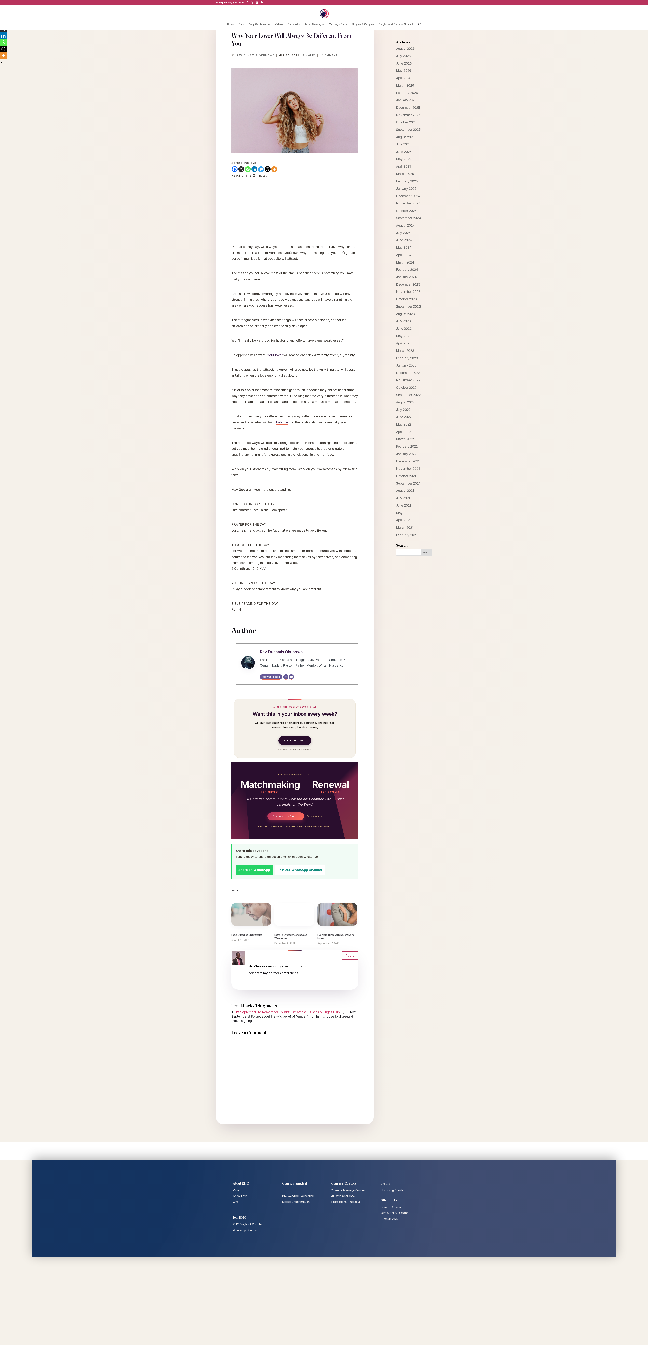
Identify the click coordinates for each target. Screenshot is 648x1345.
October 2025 (406, 122)
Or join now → (314, 816)
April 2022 (403, 432)
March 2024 (405, 262)
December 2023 (408, 284)
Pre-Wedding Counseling (298, 1196)
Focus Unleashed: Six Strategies (246, 934)
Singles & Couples (363, 24)
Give (241, 24)
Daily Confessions (259, 24)
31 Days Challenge (343, 1196)
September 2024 (408, 218)
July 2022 (403, 410)
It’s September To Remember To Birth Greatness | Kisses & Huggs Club (287, 1012)
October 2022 (406, 388)
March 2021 (404, 528)
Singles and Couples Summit (396, 24)
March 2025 (405, 174)
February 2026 (407, 93)
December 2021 (407, 461)
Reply (349, 956)
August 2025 (405, 137)
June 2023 (404, 329)
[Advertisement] (294, 212)
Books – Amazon (391, 1207)
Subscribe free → (295, 740)
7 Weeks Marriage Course (348, 1190)
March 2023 (405, 351)
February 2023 (407, 358)
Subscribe (294, 24)
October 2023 (406, 299)
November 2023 (408, 292)
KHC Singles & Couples (248, 1224)
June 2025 (404, 152)
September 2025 (408, 130)
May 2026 (403, 71)
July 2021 (403, 498)
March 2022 (405, 439)
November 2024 (408, 203)
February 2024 (407, 270)
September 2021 (408, 483)
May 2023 (403, 336)
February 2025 (407, 181)
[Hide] (1, 62)
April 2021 (403, 520)
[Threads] (268, 169)
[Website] (285, 677)
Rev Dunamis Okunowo (256, 55)
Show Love (240, 1196)
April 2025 (403, 166)
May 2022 (403, 424)
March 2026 (405, 85)
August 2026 (405, 49)
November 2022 (408, 380)
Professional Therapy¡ (345, 1201)
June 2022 (404, 417)
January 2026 (406, 100)
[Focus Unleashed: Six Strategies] (251, 914)
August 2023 (405, 314)
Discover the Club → (286, 816)
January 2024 (406, 277)
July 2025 (403, 144)
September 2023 (408, 307)
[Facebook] (235, 169)
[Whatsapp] (248, 169)
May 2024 (403, 248)
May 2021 (403, 513)
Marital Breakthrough (296, 1201)
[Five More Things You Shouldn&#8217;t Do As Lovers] (337, 914)
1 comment (328, 55)
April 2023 (403, 343)
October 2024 (406, 211)
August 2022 (405, 402)
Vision (236, 1190)
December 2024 (408, 196)
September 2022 (408, 395)
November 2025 (408, 115)
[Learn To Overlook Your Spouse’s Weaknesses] (294, 914)
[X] (241, 169)
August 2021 (405, 491)
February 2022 (407, 446)
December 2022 (408, 373)
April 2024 (403, 255)
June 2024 (404, 240)
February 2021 (406, 535)
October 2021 (406, 476)
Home (230, 24)
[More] (274, 169)
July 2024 (403, 233)
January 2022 (406, 454)
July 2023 (403, 321)
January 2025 (406, 189)
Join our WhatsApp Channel (300, 870)
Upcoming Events (392, 1190)
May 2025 (403, 159)
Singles (309, 55)
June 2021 (403, 505)
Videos (279, 24)
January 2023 (406, 365)
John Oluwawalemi (259, 966)
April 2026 (403, 78)
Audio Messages (314, 24)
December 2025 (408, 108)
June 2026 (404, 63)
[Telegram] (261, 169)
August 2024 (405, 225)
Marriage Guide (338, 24)
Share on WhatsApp (254, 870)
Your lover (275, 355)
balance (282, 422)
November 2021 (408, 469)
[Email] (291, 677)
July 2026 (403, 56)
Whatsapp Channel (245, 1230)
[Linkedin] (254, 169)
